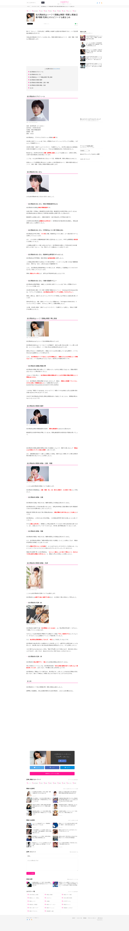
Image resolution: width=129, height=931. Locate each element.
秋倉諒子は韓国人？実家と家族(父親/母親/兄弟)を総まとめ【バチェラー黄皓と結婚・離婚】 (41, 806)
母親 (60, 10)
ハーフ (29, 10)
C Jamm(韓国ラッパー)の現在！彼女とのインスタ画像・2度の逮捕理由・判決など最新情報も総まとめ (41, 831)
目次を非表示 (56, 68)
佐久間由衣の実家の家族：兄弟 (38, 85)
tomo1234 (60, 846)
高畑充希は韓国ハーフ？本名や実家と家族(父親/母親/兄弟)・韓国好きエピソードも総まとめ (41, 812)
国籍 (46, 10)
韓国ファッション (50, 907)
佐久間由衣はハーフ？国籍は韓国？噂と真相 (41, 77)
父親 (64, 10)
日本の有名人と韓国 (33, 894)
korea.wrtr (34, 795)
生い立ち (69, 10)
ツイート (38, 767)
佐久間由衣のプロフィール (36, 71)
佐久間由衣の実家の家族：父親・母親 (39, 82)
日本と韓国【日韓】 (68, 897)
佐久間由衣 (36, 10)
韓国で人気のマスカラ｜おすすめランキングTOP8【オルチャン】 (68, 830)
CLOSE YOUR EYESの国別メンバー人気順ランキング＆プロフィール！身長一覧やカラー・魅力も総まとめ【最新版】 (94, 58)
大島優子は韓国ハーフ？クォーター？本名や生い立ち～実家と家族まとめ (68, 812)
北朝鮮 (48, 901)
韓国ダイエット (67, 904)
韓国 (75, 10)
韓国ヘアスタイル (33, 911)
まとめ (31, 88)
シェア (62, 761)
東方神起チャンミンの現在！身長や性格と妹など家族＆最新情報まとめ (41, 837)
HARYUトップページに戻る (52, 773)
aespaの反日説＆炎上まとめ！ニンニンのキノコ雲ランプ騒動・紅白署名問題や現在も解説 (94, 37)
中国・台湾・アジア (33, 907)
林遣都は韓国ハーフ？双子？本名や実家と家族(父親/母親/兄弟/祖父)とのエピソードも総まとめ (42, 884)
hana (60, 840)
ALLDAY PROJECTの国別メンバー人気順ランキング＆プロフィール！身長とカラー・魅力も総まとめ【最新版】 (94, 65)
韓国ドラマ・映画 (68, 894)
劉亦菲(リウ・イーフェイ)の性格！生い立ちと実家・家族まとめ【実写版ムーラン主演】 (41, 844)
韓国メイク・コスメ (51, 904)
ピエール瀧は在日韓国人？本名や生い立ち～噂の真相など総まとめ (68, 843)
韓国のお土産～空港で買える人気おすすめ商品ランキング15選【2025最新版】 (68, 837)
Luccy (48, 23)
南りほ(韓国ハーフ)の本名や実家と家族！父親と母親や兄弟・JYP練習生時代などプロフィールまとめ (42, 800)
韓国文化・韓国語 (33, 904)
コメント (76, 24)
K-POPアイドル (67, 901)
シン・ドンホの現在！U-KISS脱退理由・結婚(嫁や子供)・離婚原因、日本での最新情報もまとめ (94, 44)
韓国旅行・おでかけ (68, 907)
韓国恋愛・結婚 (50, 911)
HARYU (65, 2)
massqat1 (34, 827)
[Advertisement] (40, 54)
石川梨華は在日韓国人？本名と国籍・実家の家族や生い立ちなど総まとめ (41, 792)
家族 (55, 10)
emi (59, 808)
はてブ (67, 767)
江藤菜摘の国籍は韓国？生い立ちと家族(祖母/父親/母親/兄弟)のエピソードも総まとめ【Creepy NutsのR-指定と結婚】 (68, 800)
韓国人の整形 (49, 894)
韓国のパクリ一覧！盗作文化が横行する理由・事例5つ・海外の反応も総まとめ (68, 824)
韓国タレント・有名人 (34, 897)
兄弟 (41, 10)
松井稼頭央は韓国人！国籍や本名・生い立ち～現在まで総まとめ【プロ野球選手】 (68, 805)
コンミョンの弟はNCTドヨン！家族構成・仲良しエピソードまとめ (41, 824)
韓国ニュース (32, 901)
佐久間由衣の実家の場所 (36, 79)
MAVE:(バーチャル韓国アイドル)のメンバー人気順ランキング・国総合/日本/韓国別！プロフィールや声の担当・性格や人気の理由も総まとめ (68, 884)
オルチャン (49, 897)
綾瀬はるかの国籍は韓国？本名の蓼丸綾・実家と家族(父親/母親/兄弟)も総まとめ (68, 792)
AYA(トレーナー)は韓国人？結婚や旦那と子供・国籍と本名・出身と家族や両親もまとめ (94, 51)
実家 (51, 10)
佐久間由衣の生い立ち (35, 74)
